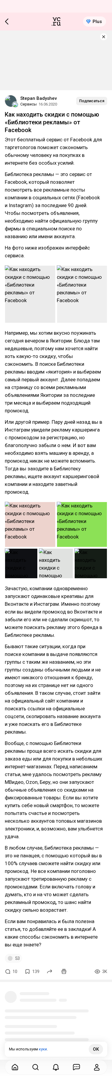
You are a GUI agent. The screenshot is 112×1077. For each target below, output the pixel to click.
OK (96, 1049)
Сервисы (28, 104)
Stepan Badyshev (38, 98)
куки (43, 1049)
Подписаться (91, 101)
